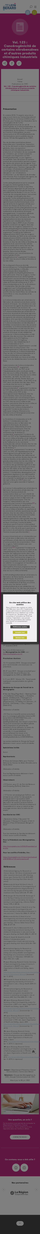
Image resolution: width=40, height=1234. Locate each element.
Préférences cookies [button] (20, 627)
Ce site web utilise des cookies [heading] (20, 604)
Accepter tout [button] (20, 632)
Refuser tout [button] (20, 637)
